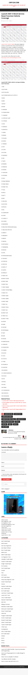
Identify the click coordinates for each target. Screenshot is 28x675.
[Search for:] (14, 484)
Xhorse (2, 640)
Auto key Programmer (6, 526)
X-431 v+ (17, 421)
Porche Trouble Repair (6, 618)
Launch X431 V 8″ (21, 419)
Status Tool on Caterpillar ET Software (9, 656)
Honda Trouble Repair (6, 581)
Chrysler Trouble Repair (6, 561)
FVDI (2, 572)
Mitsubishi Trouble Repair (7, 606)
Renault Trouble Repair (6, 620)
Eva (11, 20)
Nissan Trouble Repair (6, 611)
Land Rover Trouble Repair (7, 593)
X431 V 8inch (5, 426)
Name (2, 462)
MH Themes (22, 666)
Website (3, 470)
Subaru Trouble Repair (6, 622)
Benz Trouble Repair (5, 550)
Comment (3, 452)
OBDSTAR (3, 613)
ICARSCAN (3, 533)
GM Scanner (4, 575)
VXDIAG (3, 636)
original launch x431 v (7, 421)
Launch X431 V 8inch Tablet (7, 44)
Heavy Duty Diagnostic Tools (7, 579)
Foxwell (3, 570)
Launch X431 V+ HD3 (6, 535)
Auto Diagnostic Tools (6, 521)
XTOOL (3, 642)
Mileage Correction (5, 604)
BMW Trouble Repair (6, 554)
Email (2, 466)
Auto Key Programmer (6, 545)
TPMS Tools (4, 627)
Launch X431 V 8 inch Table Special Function (13, 400)
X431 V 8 (15, 424)
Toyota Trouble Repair (6, 624)
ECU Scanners (4, 566)
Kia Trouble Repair (5, 590)
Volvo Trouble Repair (6, 631)
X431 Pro (4, 424)
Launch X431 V (18, 414)
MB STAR (3, 602)
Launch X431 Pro (8, 414)
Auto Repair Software (6, 548)
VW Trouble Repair (5, 633)
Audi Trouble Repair (5, 541)
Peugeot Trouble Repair (6, 615)
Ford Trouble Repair (5, 568)
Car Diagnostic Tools (6, 523)
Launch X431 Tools (5, 595)
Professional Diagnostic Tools (8, 524)
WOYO (2, 638)
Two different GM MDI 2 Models (8, 659)
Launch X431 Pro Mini (6, 529)
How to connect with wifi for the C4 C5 (9, 661)
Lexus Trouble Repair (6, 597)
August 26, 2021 (5, 20)
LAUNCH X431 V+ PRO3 (6, 532)
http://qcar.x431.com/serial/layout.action (11, 57)
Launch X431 (4, 527)
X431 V (10, 424)
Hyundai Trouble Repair (6, 586)
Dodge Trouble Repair (6, 563)
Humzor (3, 584)
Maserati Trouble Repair (6, 599)
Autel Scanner (4, 543)
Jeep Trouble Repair (5, 588)
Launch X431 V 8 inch (7, 416)
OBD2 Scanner (4, 520)
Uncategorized (4, 629)
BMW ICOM (4, 552)
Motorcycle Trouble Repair (7, 609)
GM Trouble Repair (5, 577)
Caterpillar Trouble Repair (7, 559)
